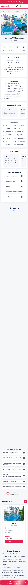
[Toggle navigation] (25, 6)
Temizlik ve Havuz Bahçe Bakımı (13, 191)
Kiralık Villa (10, 11)
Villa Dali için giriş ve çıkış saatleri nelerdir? (12, 463)
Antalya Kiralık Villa (18, 11)
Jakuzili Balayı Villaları (13, 556)
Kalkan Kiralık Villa (6, 567)
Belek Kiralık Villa (6, 570)
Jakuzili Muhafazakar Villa (14, 559)
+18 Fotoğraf (7, 33)
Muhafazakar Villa (6, 554)
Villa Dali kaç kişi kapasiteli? (10, 452)
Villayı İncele (12, 541)
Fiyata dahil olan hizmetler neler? (12, 470)
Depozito (8, 186)
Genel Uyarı (8, 196)
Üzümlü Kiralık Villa (7, 572)
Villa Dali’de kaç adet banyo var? (12, 486)
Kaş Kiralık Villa (17, 567)
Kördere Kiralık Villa (7, 578)
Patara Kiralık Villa (18, 572)
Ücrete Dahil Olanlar (10, 181)
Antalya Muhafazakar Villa (9, 561)
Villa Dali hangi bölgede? (10, 481)
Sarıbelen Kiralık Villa (7, 575)
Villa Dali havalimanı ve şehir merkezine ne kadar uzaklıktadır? (12, 475)
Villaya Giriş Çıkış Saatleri (11, 176)
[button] (21, 501)
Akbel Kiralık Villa (19, 575)
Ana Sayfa (3, 11)
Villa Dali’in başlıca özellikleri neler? (12, 458)
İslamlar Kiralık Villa (18, 570)
